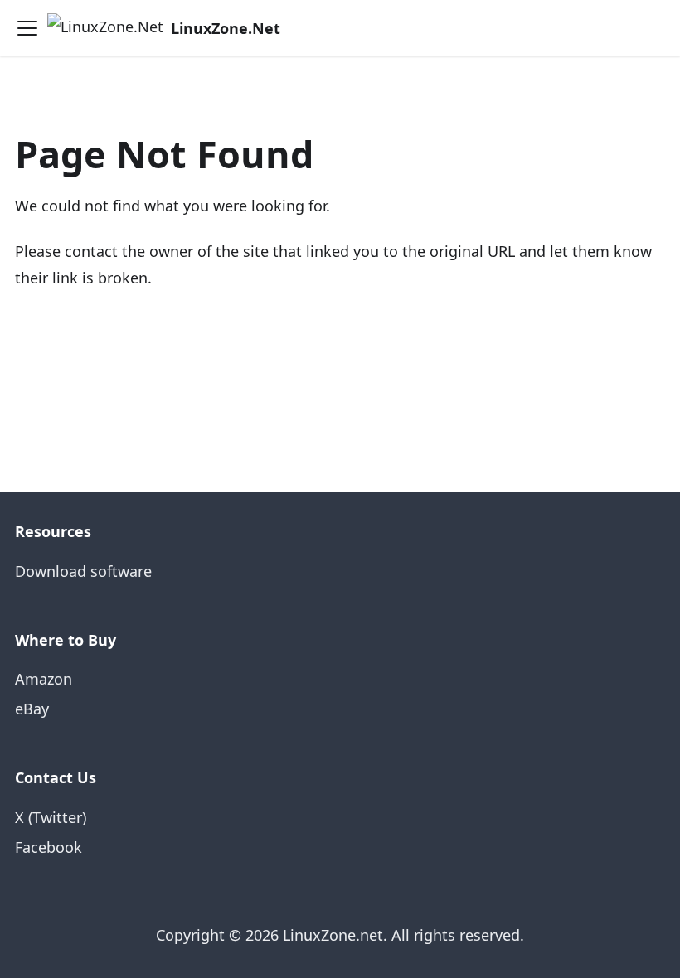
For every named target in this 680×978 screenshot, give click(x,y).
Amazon (43, 679)
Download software (83, 571)
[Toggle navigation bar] (27, 28)
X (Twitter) (50, 817)
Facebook (48, 847)
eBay (32, 709)
